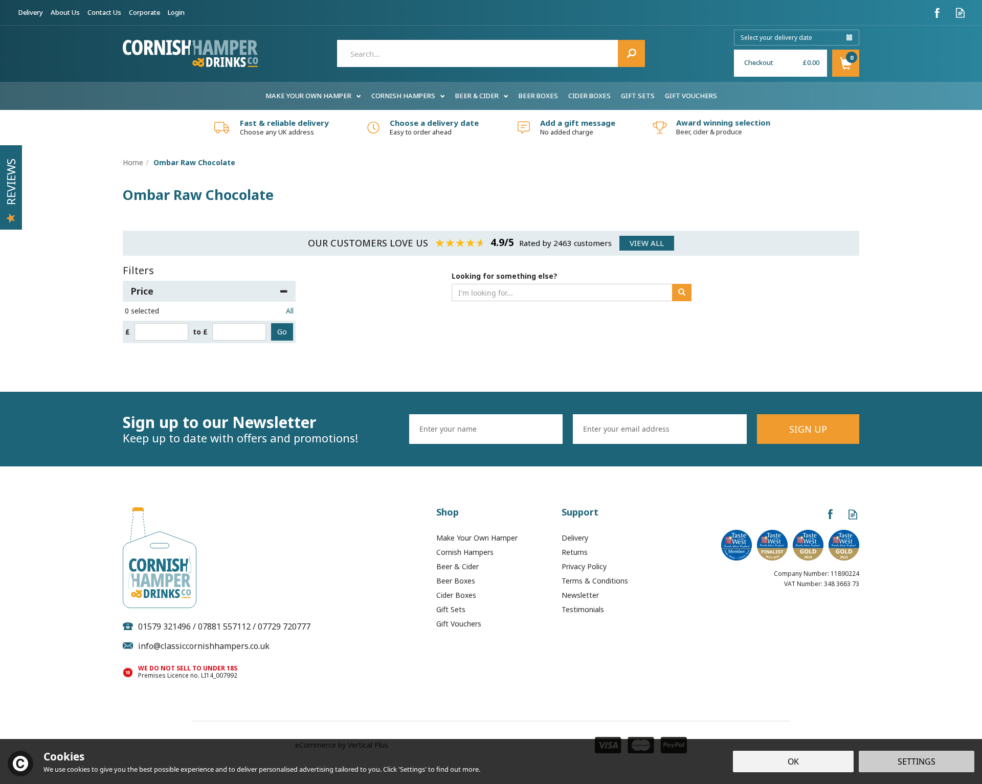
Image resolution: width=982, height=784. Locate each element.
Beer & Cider (457, 566)
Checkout (758, 62)
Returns (575, 552)
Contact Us (104, 12)
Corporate (144, 12)
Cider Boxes (456, 595)
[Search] (631, 53)
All (290, 311)
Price (141, 291)
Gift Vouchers (458, 624)
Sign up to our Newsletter (240, 429)
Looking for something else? (504, 276)
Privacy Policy (584, 566)
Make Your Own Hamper (477, 538)
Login (176, 12)
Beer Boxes (455, 581)
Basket (845, 63)
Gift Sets (450, 609)
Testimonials (583, 609)
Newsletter (580, 595)
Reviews (10, 182)
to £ (200, 332)
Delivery (575, 538)
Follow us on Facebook (937, 12)
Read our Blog (960, 12)
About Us (65, 12)
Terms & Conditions (595, 581)
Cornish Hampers (465, 552)
